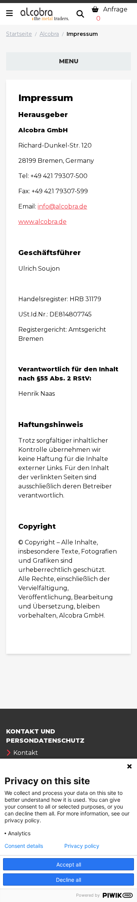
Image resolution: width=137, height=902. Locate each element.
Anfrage (111, 14)
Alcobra (49, 33)
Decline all (68, 879)
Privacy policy (81, 846)
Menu (68, 61)
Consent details (24, 846)
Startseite (19, 33)
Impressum (82, 33)
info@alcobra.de (62, 206)
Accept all (68, 864)
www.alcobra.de (42, 221)
